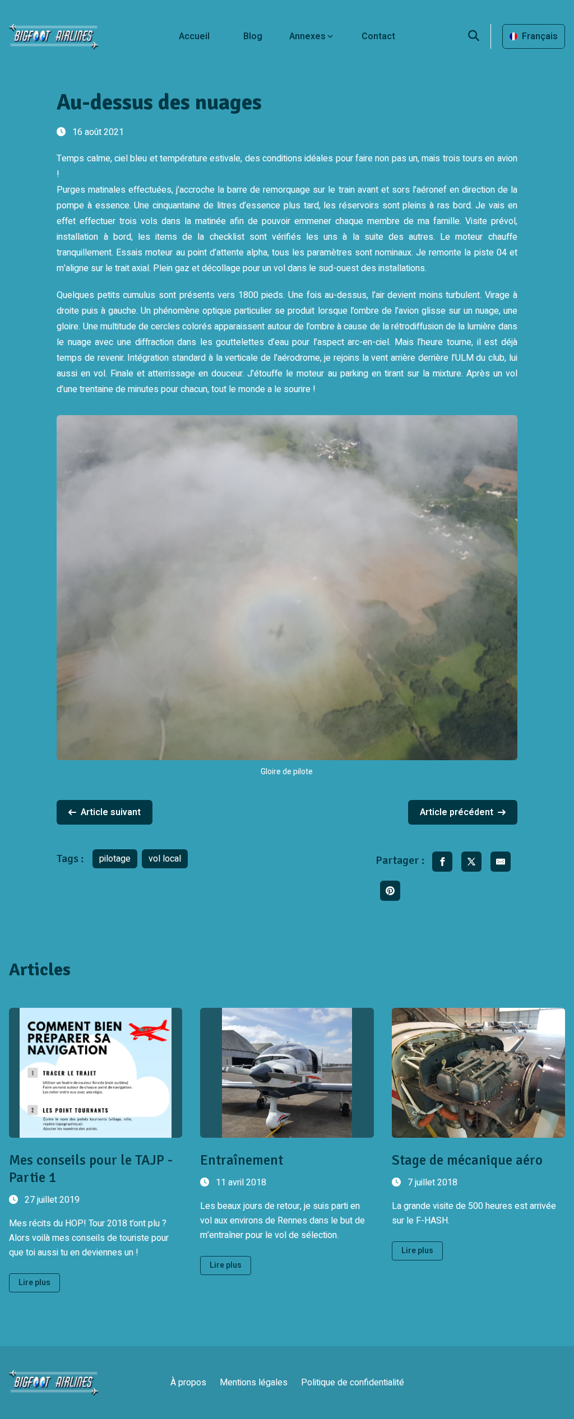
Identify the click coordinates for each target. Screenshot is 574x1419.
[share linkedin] (390, 891)
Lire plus (34, 1282)
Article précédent (456, 812)
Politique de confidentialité (352, 1382)
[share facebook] (442, 862)
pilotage (115, 859)
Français (540, 36)
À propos (188, 1382)
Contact (378, 36)
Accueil (194, 36)
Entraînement (241, 1160)
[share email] (500, 862)
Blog (252, 36)
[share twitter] (471, 862)
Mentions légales (254, 1382)
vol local (165, 859)
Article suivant (111, 812)
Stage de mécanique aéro (467, 1160)
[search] (479, 36)
